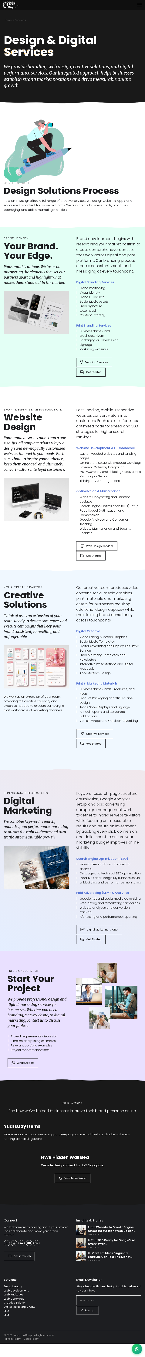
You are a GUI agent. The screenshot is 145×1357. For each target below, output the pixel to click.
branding (37, 67)
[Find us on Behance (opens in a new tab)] (36, 1243)
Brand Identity (13, 1286)
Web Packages (13, 1294)
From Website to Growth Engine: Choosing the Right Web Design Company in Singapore (111, 1231)
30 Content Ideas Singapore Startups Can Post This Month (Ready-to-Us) (109, 1257)
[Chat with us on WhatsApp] (137, 1349)
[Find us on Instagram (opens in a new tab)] (14, 1243)
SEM (6, 1315)
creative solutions (91, 67)
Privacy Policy (13, 1338)
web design (59, 67)
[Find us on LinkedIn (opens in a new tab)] (22, 1243)
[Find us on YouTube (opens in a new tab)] (29, 1243)
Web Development (16, 1290)
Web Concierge (14, 1299)
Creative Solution (15, 1302)
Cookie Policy (31, 1338)
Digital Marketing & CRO (19, 1307)
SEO (6, 1311)
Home (8, 20)
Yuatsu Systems (22, 1126)
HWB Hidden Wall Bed (65, 1157)
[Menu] (139, 4)
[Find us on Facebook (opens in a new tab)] (7, 1243)
